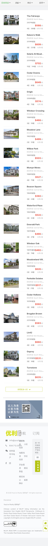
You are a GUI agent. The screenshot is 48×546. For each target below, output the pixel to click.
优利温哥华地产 (12, 454)
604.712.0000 (15, 445)
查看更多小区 (23, 389)
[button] (45, 523)
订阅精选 (38, 466)
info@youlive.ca (16, 440)
